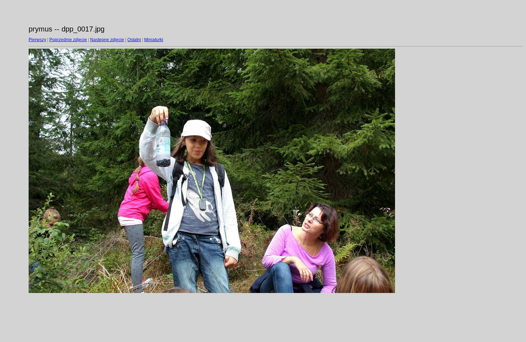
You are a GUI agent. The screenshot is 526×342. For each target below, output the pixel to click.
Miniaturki (153, 39)
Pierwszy (37, 39)
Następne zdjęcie (107, 39)
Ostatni (134, 39)
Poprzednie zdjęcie (68, 39)
